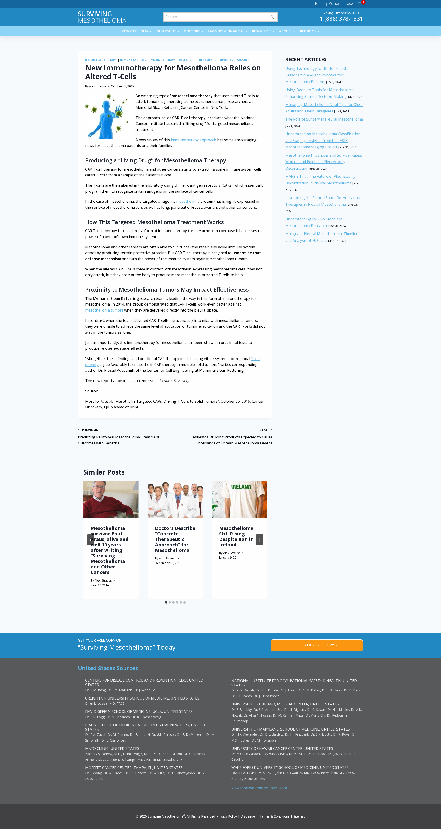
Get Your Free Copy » (317, 645)
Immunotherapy (162, 60)
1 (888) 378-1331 (341, 18)
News (350, 3)
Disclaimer (248, 816)
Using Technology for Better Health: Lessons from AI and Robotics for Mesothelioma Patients (316, 75)
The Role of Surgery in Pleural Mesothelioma (324, 119)
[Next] (259, 539)
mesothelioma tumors (104, 310)
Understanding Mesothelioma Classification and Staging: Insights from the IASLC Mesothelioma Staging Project (322, 140)
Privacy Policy (227, 816)
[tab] (166, 602)
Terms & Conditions (275, 816)
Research (186, 60)
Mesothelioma (102, 17)
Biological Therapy (101, 60)
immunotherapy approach (193, 139)
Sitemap (299, 816)
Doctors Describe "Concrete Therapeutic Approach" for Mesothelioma (175, 539)
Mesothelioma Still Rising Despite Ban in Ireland (236, 536)
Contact (335, 3)
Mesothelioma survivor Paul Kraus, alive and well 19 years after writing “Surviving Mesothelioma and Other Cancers (110, 550)
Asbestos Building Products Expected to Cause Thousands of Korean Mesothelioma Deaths (232, 437)
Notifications (360, 3)
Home (319, 3)
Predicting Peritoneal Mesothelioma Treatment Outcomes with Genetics (118, 437)
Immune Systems (133, 60)
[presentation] (111, 499)
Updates (226, 60)
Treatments (207, 60)
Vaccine (242, 60)
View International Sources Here (259, 787)
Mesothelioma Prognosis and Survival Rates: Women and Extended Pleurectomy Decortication (323, 162)
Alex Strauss (97, 86)
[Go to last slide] (90, 539)
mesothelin (185, 201)
